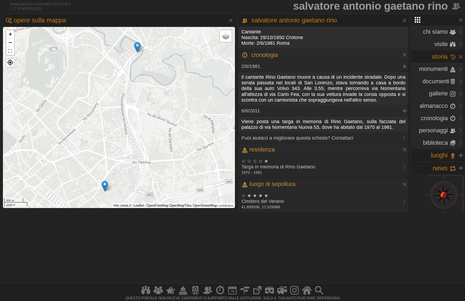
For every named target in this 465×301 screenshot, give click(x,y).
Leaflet (138, 205)
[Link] (257, 294)
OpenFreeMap (157, 205)
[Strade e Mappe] (245, 294)
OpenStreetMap (205, 205)
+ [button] (10, 34)
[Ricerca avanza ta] (319, 294)
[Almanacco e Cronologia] (220, 294)
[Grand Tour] (170, 294)
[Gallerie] (294, 294)
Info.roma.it (122, 205)
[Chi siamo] (158, 294)
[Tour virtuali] (269, 294)
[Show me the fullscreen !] (10, 51)
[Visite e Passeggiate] (146, 294)
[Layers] (226, 36)
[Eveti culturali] (232, 294)
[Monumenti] (183, 294)
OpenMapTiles (180, 205)
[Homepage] (307, 294)
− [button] (10, 42)
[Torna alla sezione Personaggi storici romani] (456, 6)
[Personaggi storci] (208, 294)
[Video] (282, 294)
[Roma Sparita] (195, 294)
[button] (10, 63)
